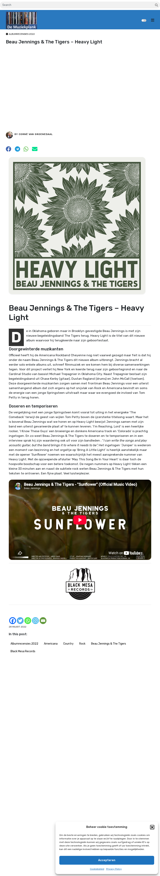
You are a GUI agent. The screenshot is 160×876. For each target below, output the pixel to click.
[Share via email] (34, 150)
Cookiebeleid (97, 869)
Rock (82, 643)
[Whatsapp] (27, 620)
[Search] (156, 5)
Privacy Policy (114, 869)
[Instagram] (35, 620)
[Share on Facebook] (8, 150)
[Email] (43, 620)
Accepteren (106, 860)
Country (68, 643)
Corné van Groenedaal (36, 134)
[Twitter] (20, 620)
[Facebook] (12, 620)
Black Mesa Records (23, 651)
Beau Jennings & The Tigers (108, 643)
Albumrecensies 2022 (24, 643)
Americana (51, 643)
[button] (152, 827)
